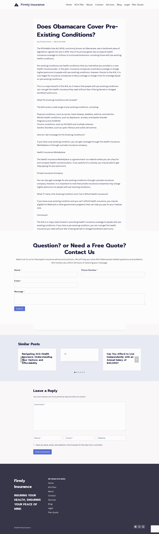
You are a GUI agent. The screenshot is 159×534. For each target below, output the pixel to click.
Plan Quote (138, 4)
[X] (139, 526)
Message (19, 291)
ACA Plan (79, 4)
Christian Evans (45, 42)
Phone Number (89, 270)
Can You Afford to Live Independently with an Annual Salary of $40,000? (120, 358)
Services (110, 4)
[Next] (137, 359)
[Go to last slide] (22, 359)
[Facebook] (135, 526)
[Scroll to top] (154, 530)
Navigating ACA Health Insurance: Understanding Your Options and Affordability (37, 358)
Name (18, 270)
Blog (119, 4)
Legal (127, 4)
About (89, 4)
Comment (39, 404)
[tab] (74, 372)
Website (101, 438)
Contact (99, 4)
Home (69, 4)
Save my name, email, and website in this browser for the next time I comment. (69, 445)
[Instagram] (143, 526)
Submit (19, 308)
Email (18, 281)
